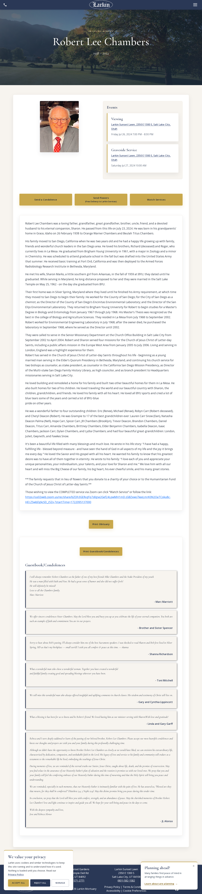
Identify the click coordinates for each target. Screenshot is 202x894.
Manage (60, 882)
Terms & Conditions (134, 887)
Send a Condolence (45, 199)
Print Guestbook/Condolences (101, 551)
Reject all (40, 882)
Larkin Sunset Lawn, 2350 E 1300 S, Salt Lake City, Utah (141, 127)
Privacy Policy (16, 874)
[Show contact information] (5, 4)
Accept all (18, 882)
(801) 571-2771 (75, 880)
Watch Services (156, 199)
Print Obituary (101, 524)
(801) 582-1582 (126, 880)
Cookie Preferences (134, 890)
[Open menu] (195, 4)
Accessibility (113, 890)
